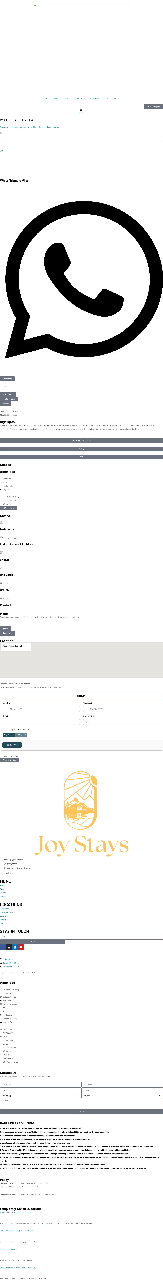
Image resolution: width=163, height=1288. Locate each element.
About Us (78, 98)
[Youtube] (21, 947)
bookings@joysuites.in (13, 859)
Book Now (12, 745)
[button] (2, 141)
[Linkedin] (15, 947)
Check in (6, 703)
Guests (5, 716)
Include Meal (88, 716)
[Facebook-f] (3, 947)
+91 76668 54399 (10, 864)
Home (46, 98)
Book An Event (93, 98)
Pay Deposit (8, 735)
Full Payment (21, 735)
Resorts (66, 98)
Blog (106, 98)
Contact (115, 98)
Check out (87, 703)
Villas (56, 98)
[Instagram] (9, 947)
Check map (8, 873)
